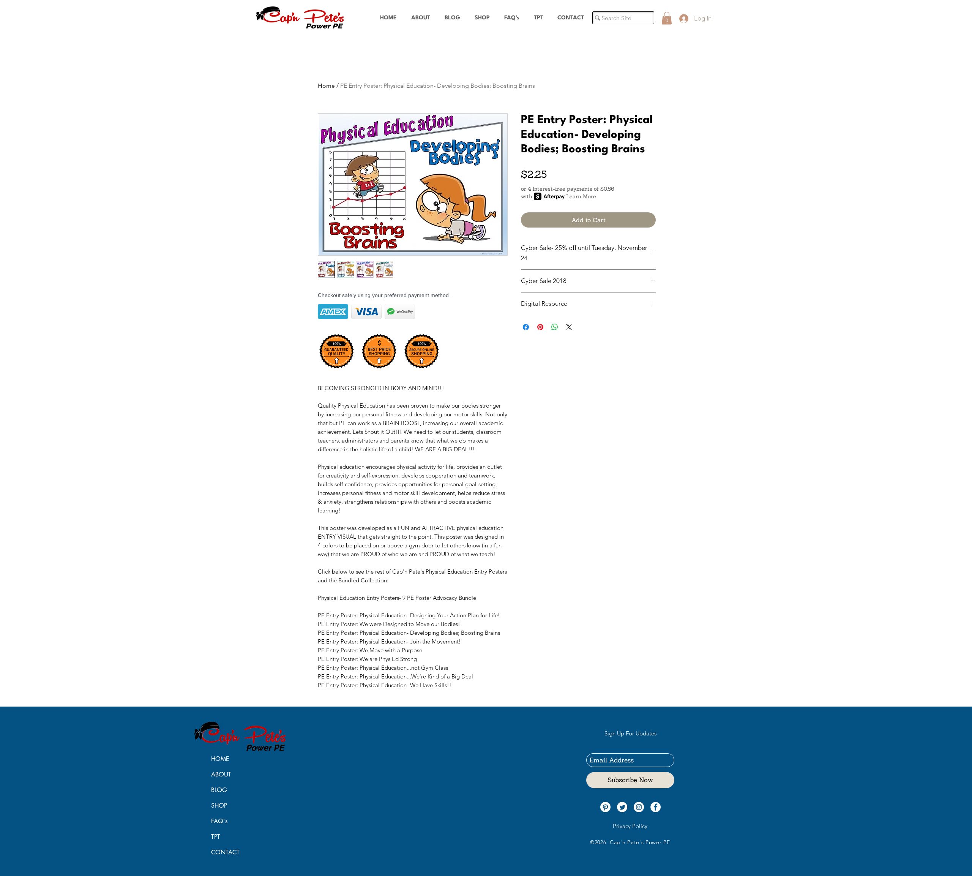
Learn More (581, 196)
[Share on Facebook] (525, 327)
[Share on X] (569, 327)
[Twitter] (622, 807)
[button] (666, 18)
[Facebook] (655, 807)
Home (326, 85)
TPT (215, 837)
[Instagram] (639, 807)
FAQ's (219, 821)
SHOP (219, 806)
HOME (220, 759)
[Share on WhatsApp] (554, 327)
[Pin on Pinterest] (540, 327)
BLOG (219, 790)
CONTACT (225, 852)
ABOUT (221, 774)
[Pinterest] (605, 807)
